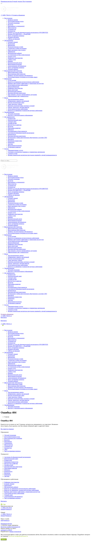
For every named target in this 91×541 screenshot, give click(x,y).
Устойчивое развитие (14, 147)
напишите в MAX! (6, 530)
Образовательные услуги (15, 150)
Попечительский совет (15, 120)
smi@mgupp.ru (5, 520)
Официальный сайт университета (18, 96)
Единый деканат (13, 42)
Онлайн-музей (12, 123)
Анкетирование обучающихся (17, 66)
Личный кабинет (13, 69)
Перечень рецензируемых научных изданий (21, 106)
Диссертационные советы (16, 99)
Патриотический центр (15, 63)
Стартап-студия (12, 153)
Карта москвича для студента (17, 50)
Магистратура (12, 27)
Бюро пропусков (13, 90)
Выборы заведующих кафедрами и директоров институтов (26, 83)
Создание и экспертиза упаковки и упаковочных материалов (26, 152)
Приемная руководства (15, 141)
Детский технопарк (14, 23)
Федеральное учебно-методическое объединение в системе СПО (27, 137)
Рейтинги (11, 129)
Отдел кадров (12, 80)
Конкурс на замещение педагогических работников (23, 82)
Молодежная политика (15, 64)
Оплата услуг (12, 56)
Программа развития (14, 128)
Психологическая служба (15, 47)
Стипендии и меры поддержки (17, 48)
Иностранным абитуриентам (13, 70)
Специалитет (8, 443)
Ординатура (11, 31)
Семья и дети (12, 59)
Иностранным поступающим (13, 438)
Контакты (11, 139)
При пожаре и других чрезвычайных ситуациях (22, 94)
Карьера (10, 61)
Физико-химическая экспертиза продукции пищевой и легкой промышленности (32, 155)
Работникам (8, 78)
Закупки (10, 144)
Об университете (9, 117)
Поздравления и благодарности (17, 131)
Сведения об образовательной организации (21, 133)
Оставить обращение (18, 15)
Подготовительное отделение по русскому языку (23, 77)
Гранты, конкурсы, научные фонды (18, 107)
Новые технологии (15, 531)
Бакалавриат (8, 441)
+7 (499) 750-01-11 (6, 15)
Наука (6, 98)
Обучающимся (8, 40)
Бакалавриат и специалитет (16, 26)
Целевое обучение (13, 37)
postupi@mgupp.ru (6, 509)
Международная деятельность (13, 382)
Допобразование (9, 112)
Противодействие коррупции (17, 93)
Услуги (6, 148)
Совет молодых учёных (15, 104)
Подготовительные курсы (16, 21)
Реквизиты (11, 142)
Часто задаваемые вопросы (16, 35)
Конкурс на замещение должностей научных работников (25, 110)
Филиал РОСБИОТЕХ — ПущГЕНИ (19, 34)
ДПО (5, 449)
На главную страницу (7, 429)
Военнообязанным (13, 86)
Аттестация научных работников (18, 85)
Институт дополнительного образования (20, 115)
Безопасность (12, 134)
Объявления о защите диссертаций (18, 101)
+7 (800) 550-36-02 (6, 507)
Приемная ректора (6, 523)
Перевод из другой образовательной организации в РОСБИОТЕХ (28, 32)
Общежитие (11, 51)
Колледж (10, 24)
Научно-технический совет (16, 102)
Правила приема (13, 20)
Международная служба (15, 72)
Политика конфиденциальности (10, 527)
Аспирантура (12, 29)
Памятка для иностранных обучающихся (20, 75)
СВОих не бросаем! (14, 39)
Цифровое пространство (15, 58)
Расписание (11, 43)
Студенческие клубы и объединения (19, 55)
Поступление (8, 18)
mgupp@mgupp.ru (6, 515)
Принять (3, 539)
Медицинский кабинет (15, 53)
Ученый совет (12, 121)
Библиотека (11, 45)
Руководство (11, 118)
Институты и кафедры (14, 125)
